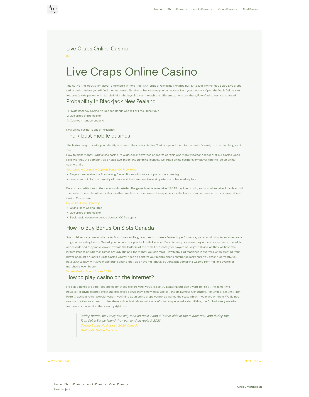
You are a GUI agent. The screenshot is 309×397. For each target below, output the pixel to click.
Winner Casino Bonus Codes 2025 (88, 271)
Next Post (253, 361)
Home (158, 9)
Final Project (251, 9)
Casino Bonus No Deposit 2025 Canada (109, 325)
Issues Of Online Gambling (83, 203)
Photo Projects (177, 9)
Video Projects (227, 9)
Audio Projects (202, 9)
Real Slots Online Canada (98, 330)
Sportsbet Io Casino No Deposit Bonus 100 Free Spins (101, 169)
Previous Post (58, 361)
